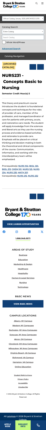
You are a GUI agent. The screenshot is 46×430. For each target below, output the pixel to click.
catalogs (11, 416)
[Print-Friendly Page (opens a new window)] (33, 67)
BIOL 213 (6, 169)
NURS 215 (22, 176)
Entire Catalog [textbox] (8, 32)
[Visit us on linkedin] (29, 232)
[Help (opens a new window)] (40, 67)
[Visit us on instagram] (16, 232)
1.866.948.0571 (23, 238)
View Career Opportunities (23, 224)
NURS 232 (33, 176)
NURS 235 (12, 172)
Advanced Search (11, 48)
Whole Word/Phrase (15, 42)
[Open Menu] (42, 3)
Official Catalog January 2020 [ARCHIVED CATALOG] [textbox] (22, 19)
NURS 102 (23, 166)
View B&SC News (23, 304)
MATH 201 (23, 172)
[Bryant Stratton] (13, 5)
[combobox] (23, 18)
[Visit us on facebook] (4, 232)
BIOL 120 (33, 166)
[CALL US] (38, 425)
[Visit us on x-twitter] (42, 232)
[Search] (37, 3)
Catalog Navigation (15, 56)
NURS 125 (27, 169)
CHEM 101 (17, 169)
